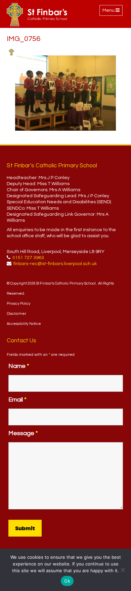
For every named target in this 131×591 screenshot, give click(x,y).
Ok (67, 581)
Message (23, 433)
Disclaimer (16, 313)
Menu (112, 12)
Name (18, 366)
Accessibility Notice (24, 324)
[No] (122, 569)
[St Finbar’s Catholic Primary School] (37, 14)
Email (17, 399)
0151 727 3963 (28, 257)
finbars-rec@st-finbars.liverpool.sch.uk (55, 263)
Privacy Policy (19, 303)
